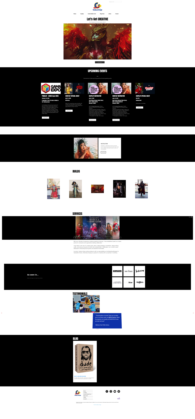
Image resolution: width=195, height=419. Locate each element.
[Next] (193, 313)
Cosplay (85, 392)
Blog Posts (85, 395)
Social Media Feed (87, 394)
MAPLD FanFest (112, 317)
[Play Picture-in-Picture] (119, 237)
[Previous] (1, 313)
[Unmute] (75, 237)
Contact (85, 398)
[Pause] (74, 237)
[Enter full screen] (121, 237)
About (84, 397)
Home (84, 391)
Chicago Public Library (95, 106)
